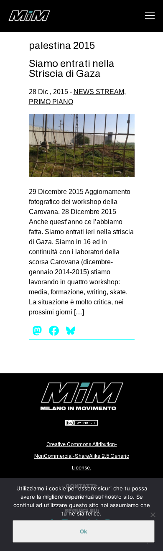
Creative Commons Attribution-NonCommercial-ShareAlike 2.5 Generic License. (81, 456)
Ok (83, 531)
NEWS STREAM (99, 91)
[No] (152, 514)
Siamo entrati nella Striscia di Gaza (72, 68)
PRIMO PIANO (51, 101)
